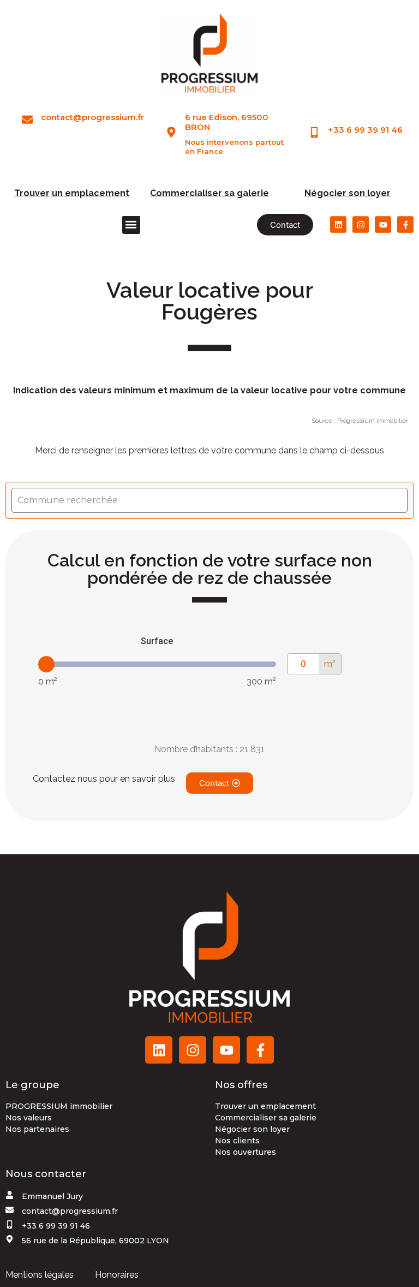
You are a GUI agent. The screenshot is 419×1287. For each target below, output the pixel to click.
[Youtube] (383, 224)
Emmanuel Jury (52, 1196)
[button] (131, 225)
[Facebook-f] (405, 224)
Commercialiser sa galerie (209, 193)
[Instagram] (360, 224)
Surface (157, 641)
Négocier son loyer (347, 193)
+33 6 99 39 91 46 (365, 130)
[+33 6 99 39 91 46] (314, 132)
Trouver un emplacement (71, 193)
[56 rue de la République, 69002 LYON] (9, 1239)
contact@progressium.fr (92, 117)
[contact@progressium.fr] (27, 119)
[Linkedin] (338, 224)
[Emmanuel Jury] (9, 1195)
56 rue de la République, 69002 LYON (95, 1240)
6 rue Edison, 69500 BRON (226, 122)
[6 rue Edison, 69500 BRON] (171, 132)
